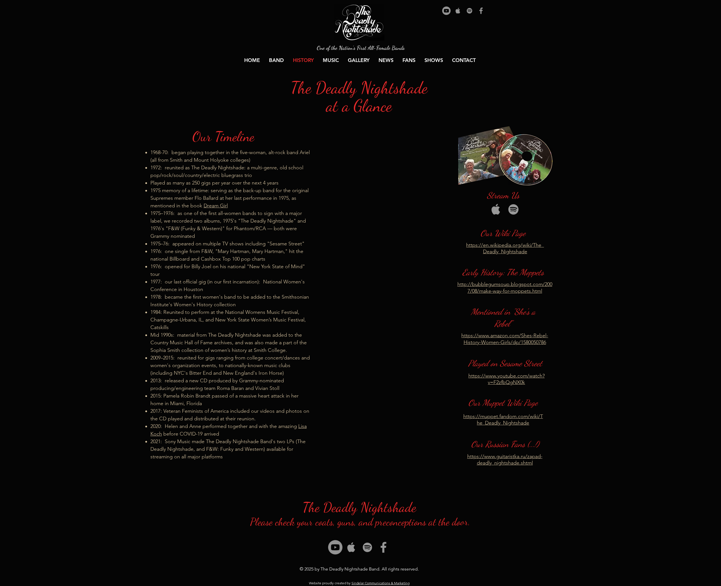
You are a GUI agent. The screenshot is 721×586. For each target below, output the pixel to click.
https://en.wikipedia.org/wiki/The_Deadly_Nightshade (505, 248)
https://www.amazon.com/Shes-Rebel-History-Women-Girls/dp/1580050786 (504, 338)
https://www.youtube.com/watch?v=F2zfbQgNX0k (506, 379)
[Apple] (458, 10)
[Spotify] (469, 10)
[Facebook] (481, 10)
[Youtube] (446, 10)
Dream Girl (216, 206)
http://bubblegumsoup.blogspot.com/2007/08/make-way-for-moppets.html (504, 287)
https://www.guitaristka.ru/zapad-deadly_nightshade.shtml (504, 459)
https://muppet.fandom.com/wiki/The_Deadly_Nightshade (503, 419)
